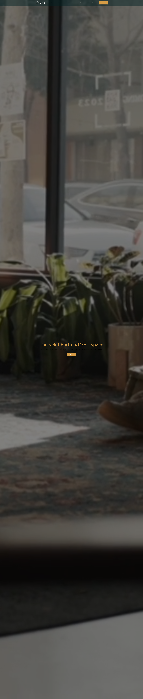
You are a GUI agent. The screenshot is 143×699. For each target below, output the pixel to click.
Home (52, 3)
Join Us (101, 3)
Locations (58, 3)
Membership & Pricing (66, 3)
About (87, 3)
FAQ (92, 3)
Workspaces (76, 3)
